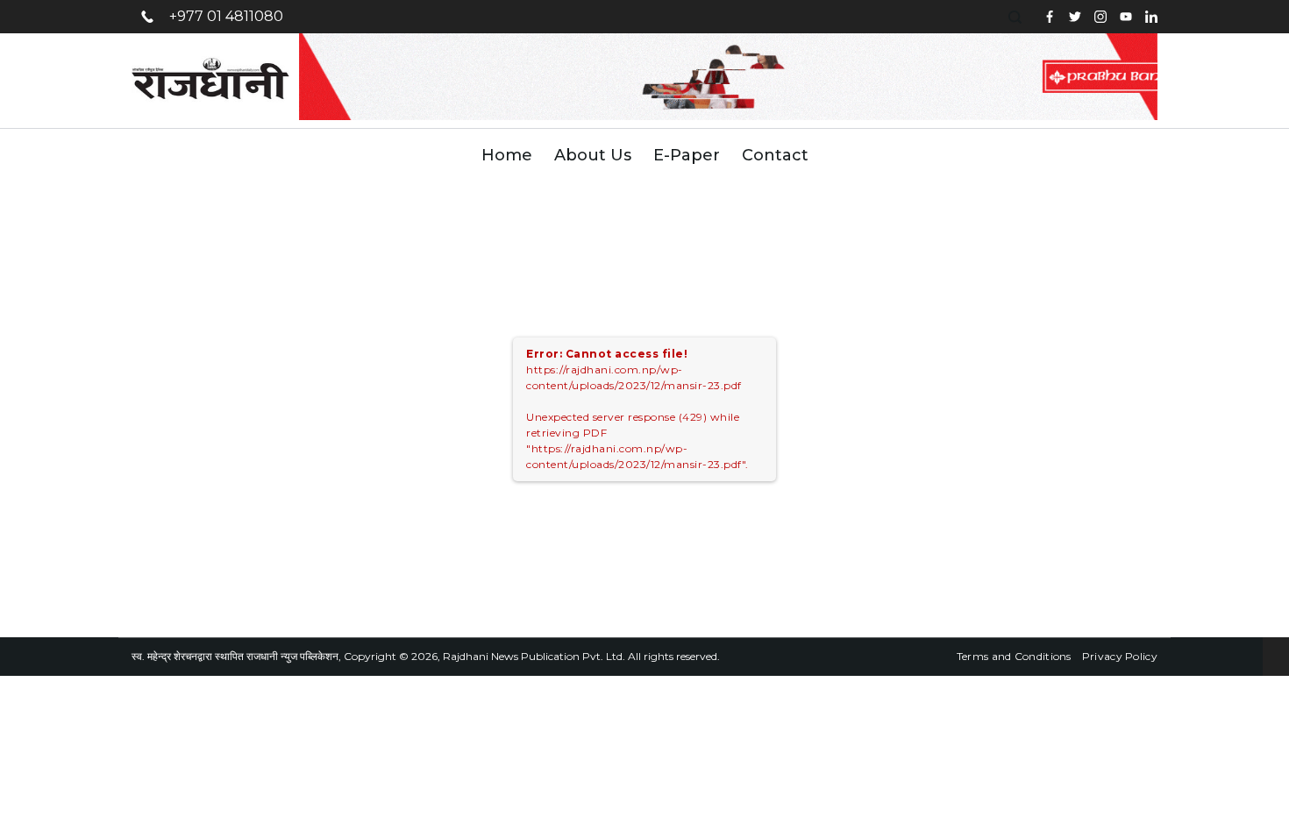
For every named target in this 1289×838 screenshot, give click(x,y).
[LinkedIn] (1151, 17)
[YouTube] (1126, 17)
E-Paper (686, 155)
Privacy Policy (1119, 656)
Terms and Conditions (1014, 656)
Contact (775, 155)
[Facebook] (1049, 17)
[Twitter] (1075, 17)
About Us (592, 155)
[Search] (1017, 17)
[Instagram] (1100, 17)
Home (506, 155)
